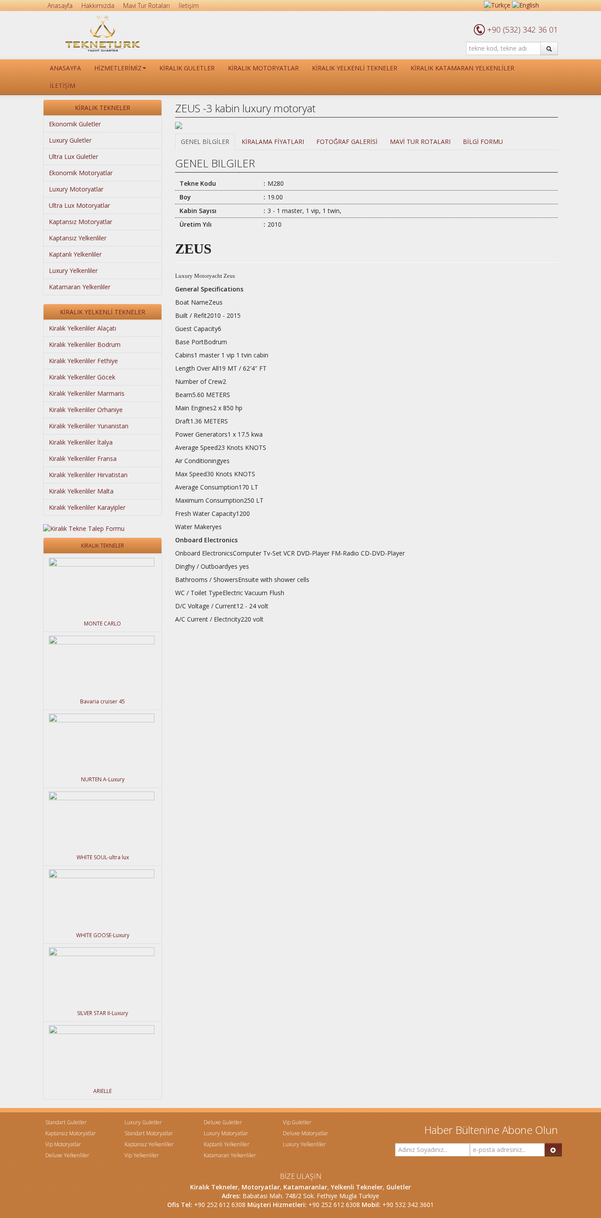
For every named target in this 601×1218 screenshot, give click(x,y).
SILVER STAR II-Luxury (102, 1013)
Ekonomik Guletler (75, 124)
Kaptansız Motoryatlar (80, 221)
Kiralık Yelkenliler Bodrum (85, 344)
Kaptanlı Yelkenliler (75, 254)
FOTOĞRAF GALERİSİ (346, 141)
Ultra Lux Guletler (73, 156)
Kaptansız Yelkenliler (77, 238)
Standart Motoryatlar (149, 1133)
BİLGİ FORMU (483, 141)
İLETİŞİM (62, 85)
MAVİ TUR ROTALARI (420, 141)
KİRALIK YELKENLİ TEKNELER (354, 68)
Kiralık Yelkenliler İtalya (81, 442)
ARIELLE (102, 1091)
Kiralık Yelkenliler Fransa (83, 458)
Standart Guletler (66, 1122)
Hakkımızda (97, 5)
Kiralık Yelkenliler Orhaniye (86, 409)
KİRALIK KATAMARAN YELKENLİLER (462, 68)
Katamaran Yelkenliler (79, 287)
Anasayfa (60, 5)
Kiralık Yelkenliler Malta (81, 491)
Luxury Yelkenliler (73, 270)
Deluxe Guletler (223, 1122)
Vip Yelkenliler (142, 1155)
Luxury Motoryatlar (76, 189)
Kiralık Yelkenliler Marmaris (87, 393)
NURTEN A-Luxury (103, 779)
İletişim (189, 5)
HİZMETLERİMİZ (118, 68)
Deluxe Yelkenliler (67, 1155)
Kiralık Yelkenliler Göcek (82, 377)
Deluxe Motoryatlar (305, 1133)
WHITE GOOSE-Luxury (102, 935)
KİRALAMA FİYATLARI (273, 141)
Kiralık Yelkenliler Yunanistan (88, 426)
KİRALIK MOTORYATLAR (263, 68)
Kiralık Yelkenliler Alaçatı (82, 328)
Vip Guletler (297, 1122)
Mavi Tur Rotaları (146, 5)
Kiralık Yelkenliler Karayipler (87, 507)
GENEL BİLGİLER (205, 141)
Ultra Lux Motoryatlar (79, 205)
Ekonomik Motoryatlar (81, 173)
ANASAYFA (65, 68)
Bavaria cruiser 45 (102, 701)
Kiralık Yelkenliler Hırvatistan (88, 475)
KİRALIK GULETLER (187, 68)
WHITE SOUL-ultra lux (103, 857)
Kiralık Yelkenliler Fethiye (83, 361)
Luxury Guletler (70, 140)
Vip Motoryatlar (63, 1144)
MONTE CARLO (102, 623)
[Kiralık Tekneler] (103, 33)
